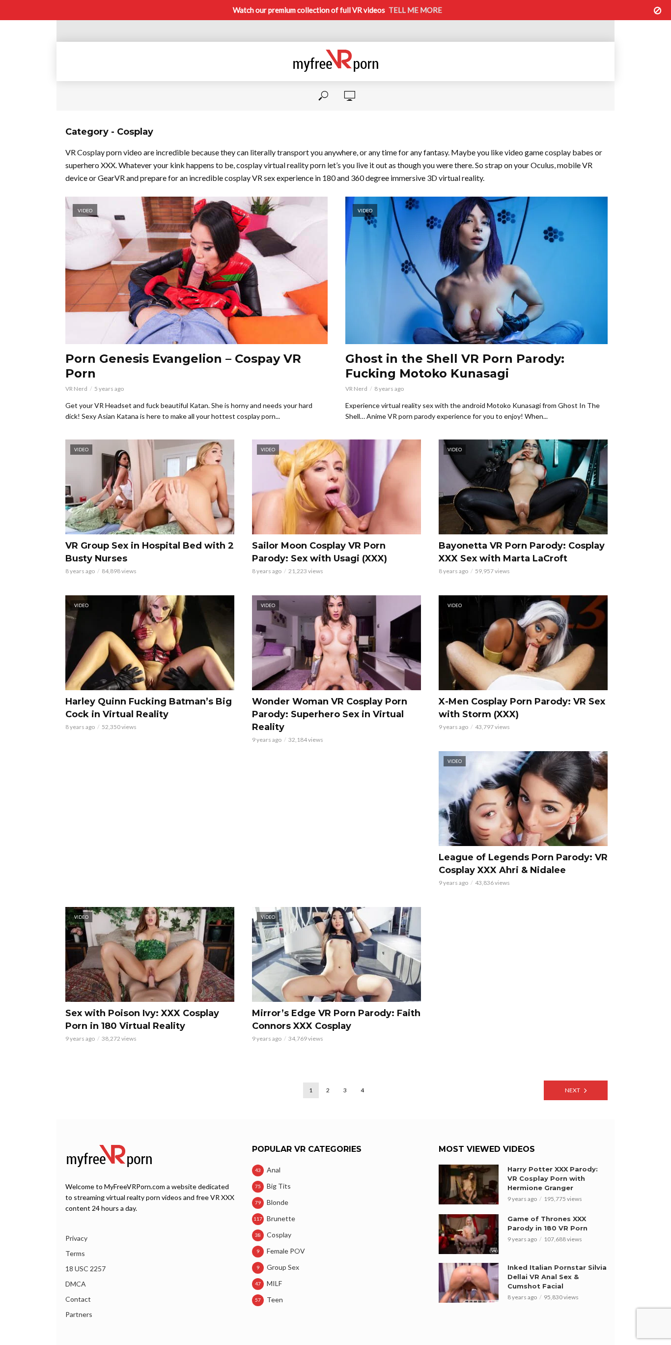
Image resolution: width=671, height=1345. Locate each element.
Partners (78, 1314)
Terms (75, 1253)
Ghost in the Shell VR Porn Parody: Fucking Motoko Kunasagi (454, 365)
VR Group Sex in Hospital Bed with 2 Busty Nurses (149, 552)
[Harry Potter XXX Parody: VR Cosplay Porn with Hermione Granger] (469, 1184)
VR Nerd (76, 388)
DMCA (75, 1284)
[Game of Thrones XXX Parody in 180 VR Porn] (469, 1234)
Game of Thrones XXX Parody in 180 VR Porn (547, 1223)
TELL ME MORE (415, 9)
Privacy (76, 1238)
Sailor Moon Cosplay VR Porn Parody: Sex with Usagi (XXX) (319, 552)
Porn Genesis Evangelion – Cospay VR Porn (183, 365)
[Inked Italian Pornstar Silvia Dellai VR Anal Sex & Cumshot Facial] (469, 1283)
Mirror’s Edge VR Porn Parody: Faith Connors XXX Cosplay (336, 1019)
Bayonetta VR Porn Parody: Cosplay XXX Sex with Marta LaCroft (522, 552)
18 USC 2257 (85, 1268)
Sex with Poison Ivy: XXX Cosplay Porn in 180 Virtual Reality (142, 1019)
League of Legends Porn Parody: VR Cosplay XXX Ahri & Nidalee (523, 864)
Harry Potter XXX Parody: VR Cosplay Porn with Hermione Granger (552, 1178)
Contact (78, 1299)
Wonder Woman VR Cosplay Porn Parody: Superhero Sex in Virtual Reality (329, 714)
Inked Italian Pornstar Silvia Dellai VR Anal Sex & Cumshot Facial (557, 1276)
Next (572, 1090)
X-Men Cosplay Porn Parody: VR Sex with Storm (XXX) (522, 708)
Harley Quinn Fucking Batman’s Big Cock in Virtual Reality (148, 708)
